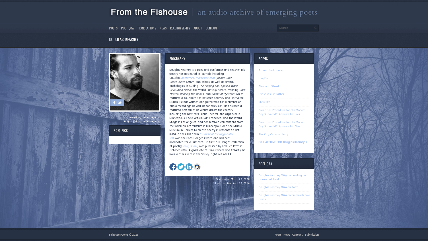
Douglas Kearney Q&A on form (278, 187)
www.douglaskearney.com (144, 117)
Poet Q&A (127, 28)
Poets (113, 28)
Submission (312, 234)
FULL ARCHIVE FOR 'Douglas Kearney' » (283, 142)
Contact (212, 28)
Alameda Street (269, 86)
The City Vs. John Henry (273, 134)
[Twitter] (119, 102)
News (163, 28)
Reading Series (180, 28)
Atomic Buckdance (270, 70)
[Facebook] (114, 102)
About (197, 28)
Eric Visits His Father (271, 94)
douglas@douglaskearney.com (141, 121)
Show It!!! (264, 102)
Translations (146, 28)
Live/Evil (264, 78)
